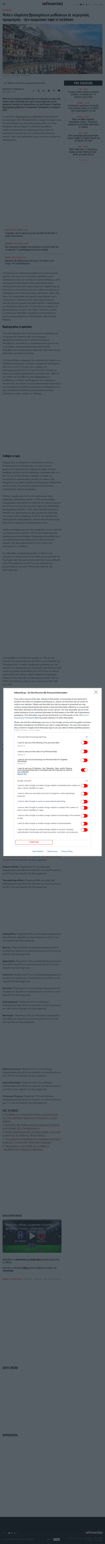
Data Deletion (38, 851)
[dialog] (52, 772)
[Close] (96, 692)
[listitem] (52, 737)
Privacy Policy (67, 851)
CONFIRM (34, 842)
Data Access (52, 851)
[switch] (84, 742)
